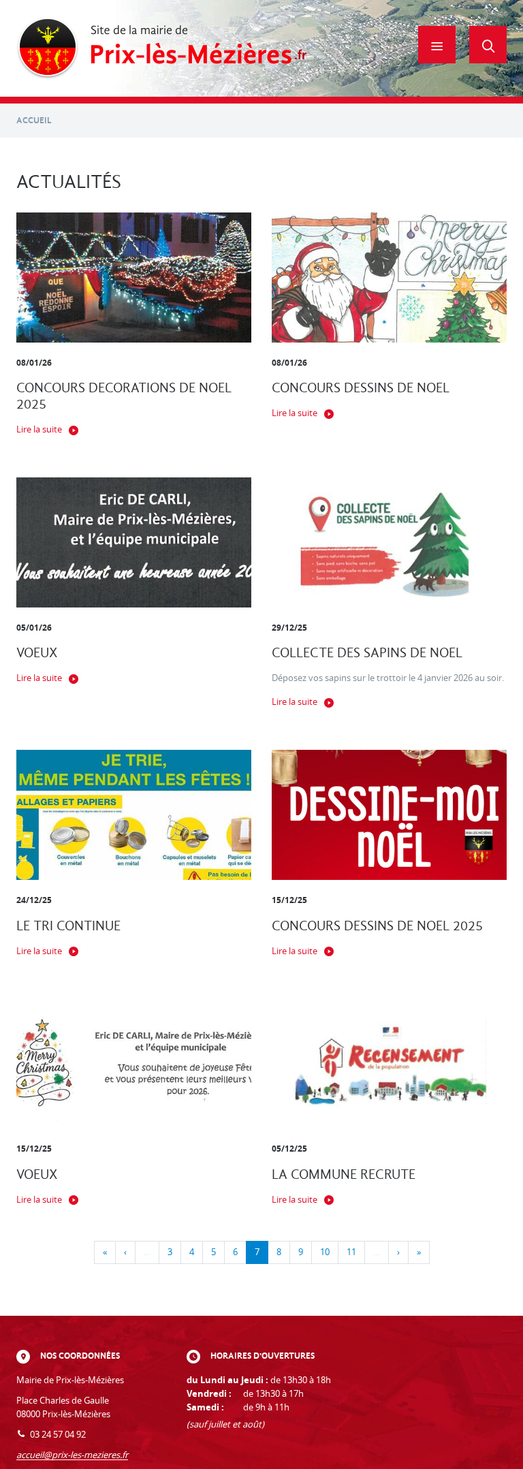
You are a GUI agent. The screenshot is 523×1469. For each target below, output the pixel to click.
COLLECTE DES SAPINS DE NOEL (367, 653)
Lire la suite (39, 429)
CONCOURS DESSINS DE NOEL (360, 388)
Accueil (34, 120)
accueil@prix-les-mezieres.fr (72, 1455)
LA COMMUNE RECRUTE (343, 1174)
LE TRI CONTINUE (68, 926)
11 (351, 1252)
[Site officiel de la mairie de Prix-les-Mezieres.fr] (161, 48)
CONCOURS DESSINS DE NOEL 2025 (377, 926)
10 (325, 1252)
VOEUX (37, 653)
